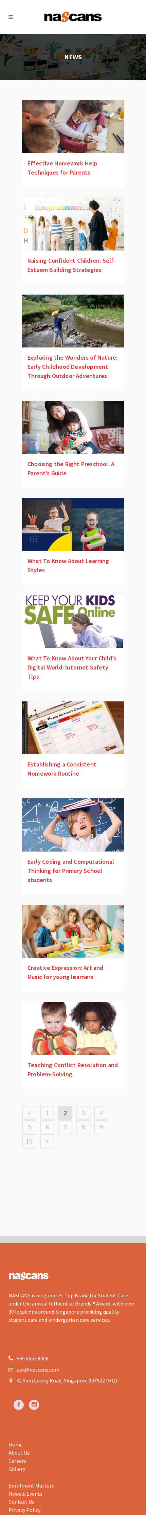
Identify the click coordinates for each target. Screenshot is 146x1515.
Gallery (16, 1469)
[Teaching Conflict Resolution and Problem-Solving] (73, 1028)
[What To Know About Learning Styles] (73, 524)
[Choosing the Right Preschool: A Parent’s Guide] (73, 427)
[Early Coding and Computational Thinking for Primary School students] (73, 825)
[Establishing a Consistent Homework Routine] (73, 728)
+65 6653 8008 (32, 1358)
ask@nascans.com (38, 1369)
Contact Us (21, 1501)
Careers (17, 1460)
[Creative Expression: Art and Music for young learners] (73, 931)
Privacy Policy (24, 1510)
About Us (19, 1452)
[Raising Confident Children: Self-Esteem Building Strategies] (73, 224)
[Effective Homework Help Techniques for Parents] (73, 127)
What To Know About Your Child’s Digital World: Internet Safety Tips (72, 667)
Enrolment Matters (31, 1485)
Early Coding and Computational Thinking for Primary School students (71, 871)
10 (29, 1141)
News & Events (25, 1493)
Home (15, 1444)
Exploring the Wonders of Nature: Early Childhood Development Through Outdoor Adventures (72, 367)
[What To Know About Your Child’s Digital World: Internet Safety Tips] (73, 621)
